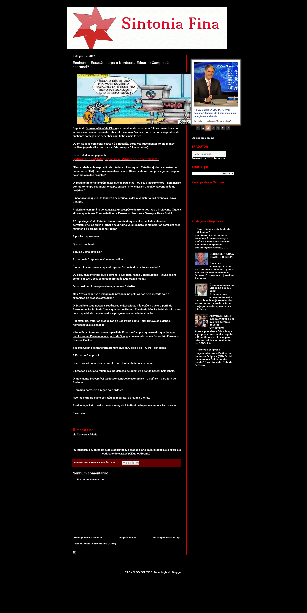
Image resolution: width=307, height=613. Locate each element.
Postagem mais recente (88, 537)
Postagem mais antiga (166, 537)
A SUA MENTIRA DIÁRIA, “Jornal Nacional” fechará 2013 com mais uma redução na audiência (215, 113)
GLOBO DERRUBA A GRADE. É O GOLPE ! (221, 257)
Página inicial (127, 537)
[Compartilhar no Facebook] (134, 463)
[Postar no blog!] (127, 463)
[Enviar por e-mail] (124, 463)
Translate (219, 158)
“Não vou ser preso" (209, 349)
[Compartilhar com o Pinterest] (137, 463)
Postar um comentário (90, 479)
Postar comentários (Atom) (100, 543)
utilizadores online (203, 137)
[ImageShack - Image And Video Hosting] (74, 552)
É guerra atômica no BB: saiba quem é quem (221, 288)
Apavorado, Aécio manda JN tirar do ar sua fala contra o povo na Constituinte (221, 321)
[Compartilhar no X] (131, 463)
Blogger (176, 572)
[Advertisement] (127, 508)
